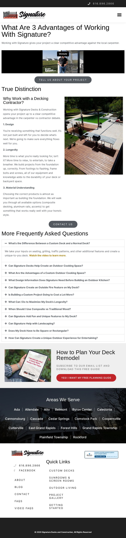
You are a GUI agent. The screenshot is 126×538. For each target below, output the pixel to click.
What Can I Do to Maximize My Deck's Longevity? (37, 301)
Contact (22, 494)
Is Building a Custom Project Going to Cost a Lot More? (41, 294)
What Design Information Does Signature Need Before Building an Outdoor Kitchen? (59, 280)
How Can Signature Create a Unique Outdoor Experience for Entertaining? (53, 337)
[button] (119, 14)
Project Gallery (56, 496)
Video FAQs (24, 508)
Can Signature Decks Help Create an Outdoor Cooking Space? (45, 265)
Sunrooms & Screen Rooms (61, 479)
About (20, 479)
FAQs (19, 501)
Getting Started (56, 506)
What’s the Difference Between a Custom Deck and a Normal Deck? (49, 243)
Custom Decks (62, 470)
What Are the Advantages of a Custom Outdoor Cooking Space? (47, 272)
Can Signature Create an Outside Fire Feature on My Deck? (43, 287)
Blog (19, 487)
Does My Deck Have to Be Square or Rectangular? (38, 330)
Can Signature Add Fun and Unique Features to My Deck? (42, 316)
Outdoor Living (63, 487)
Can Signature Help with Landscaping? (31, 323)
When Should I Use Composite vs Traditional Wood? (39, 309)
